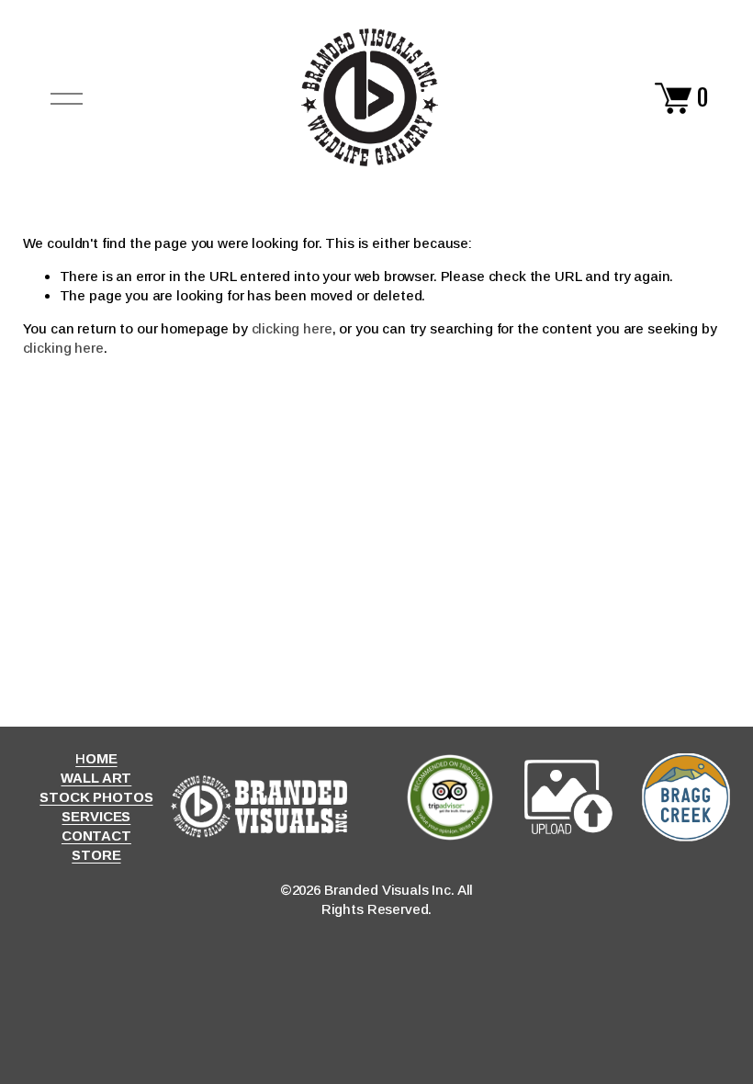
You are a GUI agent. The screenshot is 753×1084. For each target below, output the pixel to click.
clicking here (292, 328)
